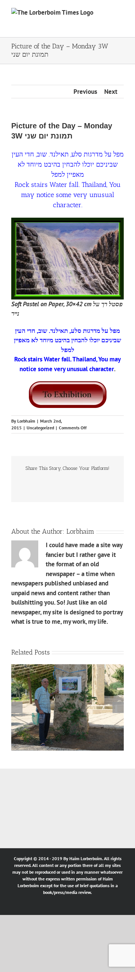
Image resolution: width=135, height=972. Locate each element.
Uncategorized (40, 427)
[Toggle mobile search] (107, 14)
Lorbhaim (26, 421)
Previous (85, 91)
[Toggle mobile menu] (121, 14)
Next (110, 91)
